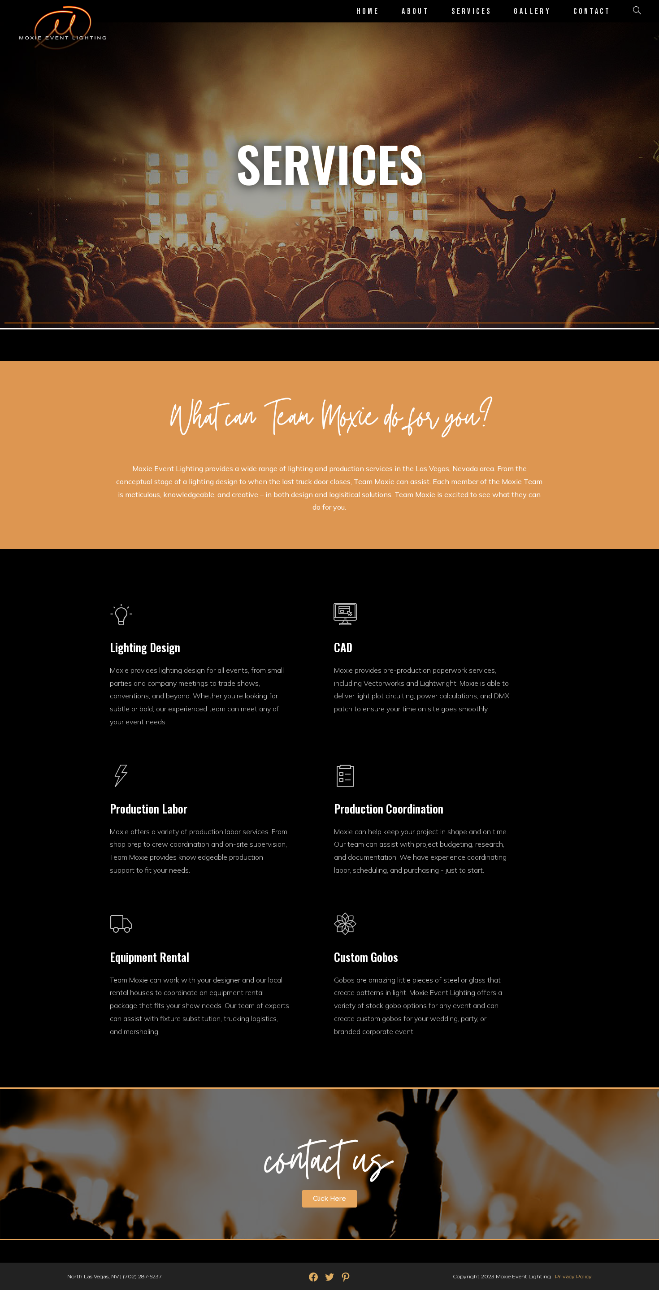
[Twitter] (329, 1277)
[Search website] (637, 11)
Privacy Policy (573, 1276)
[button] (329, 1199)
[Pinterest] (345, 1277)
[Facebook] (313, 1277)
